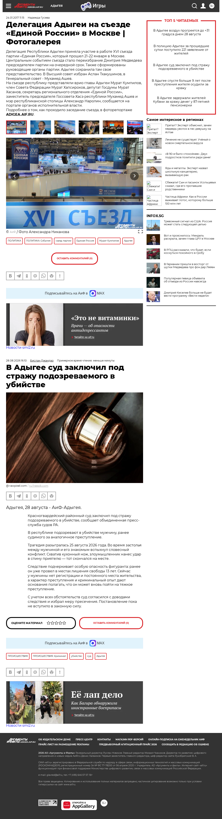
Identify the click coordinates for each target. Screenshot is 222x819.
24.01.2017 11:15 (15, 17)
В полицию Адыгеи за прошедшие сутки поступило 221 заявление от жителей (181, 49)
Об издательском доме (54, 739)
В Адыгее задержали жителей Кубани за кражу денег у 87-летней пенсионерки (181, 101)
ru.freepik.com (38, 485)
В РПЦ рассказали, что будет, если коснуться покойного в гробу (187, 251)
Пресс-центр (84, 739)
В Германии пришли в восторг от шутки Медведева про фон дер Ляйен (189, 266)
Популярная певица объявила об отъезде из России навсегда (185, 280)
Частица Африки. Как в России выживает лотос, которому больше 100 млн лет (189, 200)
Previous (14, 176)
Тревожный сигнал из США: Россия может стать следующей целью (188, 223)
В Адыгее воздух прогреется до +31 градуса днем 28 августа (181, 32)
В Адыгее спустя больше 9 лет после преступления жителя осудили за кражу (181, 84)
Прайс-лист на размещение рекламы (63, 744)
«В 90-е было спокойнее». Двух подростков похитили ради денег (188, 155)
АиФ (13, 232)
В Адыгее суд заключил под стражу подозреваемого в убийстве (181, 67)
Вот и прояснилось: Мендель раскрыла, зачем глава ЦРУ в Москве (189, 237)
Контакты (104, 739)
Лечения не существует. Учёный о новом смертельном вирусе (188, 141)
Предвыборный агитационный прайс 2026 (128, 744)
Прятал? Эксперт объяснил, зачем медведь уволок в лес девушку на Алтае (188, 129)
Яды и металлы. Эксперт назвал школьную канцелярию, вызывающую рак (186, 171)
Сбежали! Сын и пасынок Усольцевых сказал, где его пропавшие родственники (190, 186)
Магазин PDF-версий (129, 739)
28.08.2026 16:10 (16, 360)
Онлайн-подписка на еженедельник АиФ (176, 739)
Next (134, 176)
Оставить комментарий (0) (75, 258)
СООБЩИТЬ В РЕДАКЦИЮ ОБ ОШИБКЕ (185, 744)
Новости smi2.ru (20, 348)
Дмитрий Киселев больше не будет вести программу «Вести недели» (188, 294)
